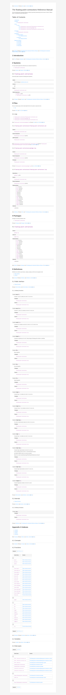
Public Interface (17, 273)
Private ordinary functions (27, 594)
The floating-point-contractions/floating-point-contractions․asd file (41, 658)
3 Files (15, 24)
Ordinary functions (17, 284)
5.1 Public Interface (20, 34)
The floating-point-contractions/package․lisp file (38, 662)
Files (15, 59)
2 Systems (16, 21)
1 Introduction (16, 20)
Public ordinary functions (27, 559)
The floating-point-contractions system (36, 664)
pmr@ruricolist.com (24, 82)
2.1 (22, 22)
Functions (16, 531)
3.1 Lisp (18, 25)
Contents (20, 51)
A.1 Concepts (19, 41)
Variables (16, 532)
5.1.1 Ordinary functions (23, 35)
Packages (16, 99)
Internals (15, 275)
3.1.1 (31, 26)
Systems (15, 50)
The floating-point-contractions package (36, 666)
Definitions (23, 277)
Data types (16, 534)
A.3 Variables (19, 44)
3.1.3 (31, 29)
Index (24, 51)
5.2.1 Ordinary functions (23, 38)
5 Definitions (16, 33)
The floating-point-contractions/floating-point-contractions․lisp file (41, 660)
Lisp (15, 107)
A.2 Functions (19, 42)
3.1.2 (27, 27)
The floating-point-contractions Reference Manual (29, 50)
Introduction (22, 59)
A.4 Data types (19, 45)
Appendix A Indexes (17, 40)
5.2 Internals (19, 37)
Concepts (16, 530)
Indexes (15, 265)
